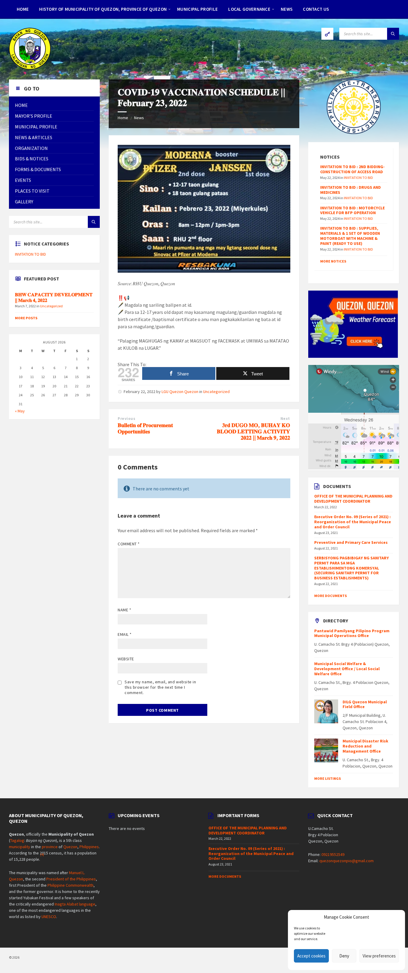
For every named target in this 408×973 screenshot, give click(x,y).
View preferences (379, 956)
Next (285, 418)
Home (123, 117)
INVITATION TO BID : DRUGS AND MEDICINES (350, 190)
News (139, 117)
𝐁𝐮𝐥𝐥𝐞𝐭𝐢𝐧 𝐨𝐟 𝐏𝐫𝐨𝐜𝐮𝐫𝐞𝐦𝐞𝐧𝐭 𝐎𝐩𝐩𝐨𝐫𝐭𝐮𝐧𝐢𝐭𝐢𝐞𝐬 (145, 428)
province (50, 846)
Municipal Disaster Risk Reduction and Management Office (365, 746)
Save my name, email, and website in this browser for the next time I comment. (160, 687)
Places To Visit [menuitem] (32, 191)
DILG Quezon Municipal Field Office (365, 704)
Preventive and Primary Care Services (351, 542)
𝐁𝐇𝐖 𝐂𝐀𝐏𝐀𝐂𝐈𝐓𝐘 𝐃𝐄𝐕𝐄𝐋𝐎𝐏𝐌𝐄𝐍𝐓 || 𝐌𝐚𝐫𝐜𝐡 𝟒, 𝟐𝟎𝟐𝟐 (54, 297)
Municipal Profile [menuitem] (197, 9)
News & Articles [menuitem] (33, 137)
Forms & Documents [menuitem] (38, 169)
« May (20, 411)
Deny (344, 956)
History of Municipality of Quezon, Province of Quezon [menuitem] (103, 9)
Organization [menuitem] (31, 148)
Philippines (89, 846)
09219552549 (332, 854)
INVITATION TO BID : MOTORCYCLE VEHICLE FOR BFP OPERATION (352, 210)
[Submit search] (393, 34)
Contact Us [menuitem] (316, 9)
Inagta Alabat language (75, 904)
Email (125, 634)
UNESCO (49, 916)
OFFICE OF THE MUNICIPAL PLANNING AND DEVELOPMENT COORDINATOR (353, 498)
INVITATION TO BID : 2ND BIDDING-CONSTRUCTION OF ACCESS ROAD (352, 169)
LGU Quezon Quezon (180, 391)
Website (126, 659)
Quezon (70, 846)
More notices (333, 261)
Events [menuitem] (23, 180)
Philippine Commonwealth (70, 885)
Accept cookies (311, 956)
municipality (19, 846)
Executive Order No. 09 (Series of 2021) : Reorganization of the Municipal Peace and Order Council (352, 522)
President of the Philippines (71, 879)
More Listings (327, 778)
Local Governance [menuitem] (249, 9)
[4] (42, 855)
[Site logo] (30, 68)
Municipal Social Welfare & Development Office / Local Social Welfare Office (347, 668)
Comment (129, 544)
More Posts (26, 318)
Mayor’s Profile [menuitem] (33, 116)
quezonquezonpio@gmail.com (346, 860)
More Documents (330, 595)
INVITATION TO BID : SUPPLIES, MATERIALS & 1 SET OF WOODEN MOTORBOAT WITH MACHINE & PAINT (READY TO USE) (350, 235)
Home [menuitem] (23, 9)
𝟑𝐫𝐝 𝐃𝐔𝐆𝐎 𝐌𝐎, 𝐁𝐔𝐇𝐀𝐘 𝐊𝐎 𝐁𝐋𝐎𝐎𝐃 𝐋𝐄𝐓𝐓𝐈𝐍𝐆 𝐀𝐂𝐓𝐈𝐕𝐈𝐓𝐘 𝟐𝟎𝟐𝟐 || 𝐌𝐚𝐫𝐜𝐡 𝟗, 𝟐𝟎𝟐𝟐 (253, 431)
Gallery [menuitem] (24, 202)
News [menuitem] (286, 9)
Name (124, 610)
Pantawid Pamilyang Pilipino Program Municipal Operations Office (351, 633)
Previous (126, 418)
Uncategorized (216, 391)
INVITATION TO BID (30, 254)
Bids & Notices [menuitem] (31, 159)
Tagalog (17, 840)
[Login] (327, 34)
